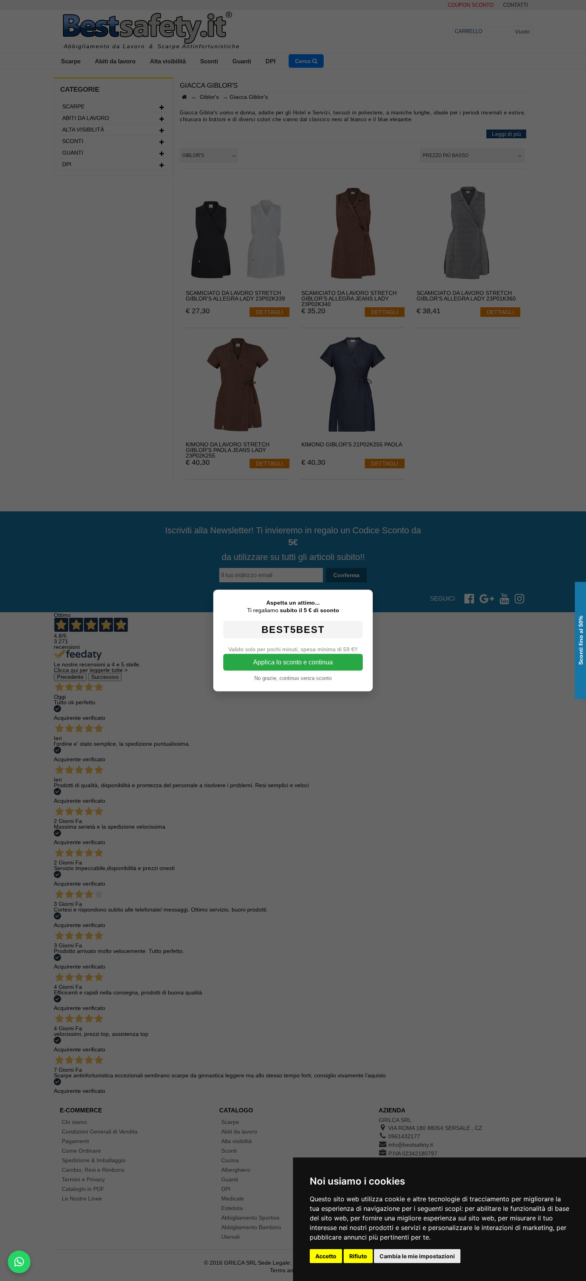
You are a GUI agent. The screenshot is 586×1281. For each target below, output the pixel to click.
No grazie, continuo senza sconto (293, 678)
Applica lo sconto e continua (293, 662)
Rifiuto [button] (358, 1256)
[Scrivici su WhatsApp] (19, 1262)
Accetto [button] (325, 1256)
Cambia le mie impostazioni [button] (417, 1256)
